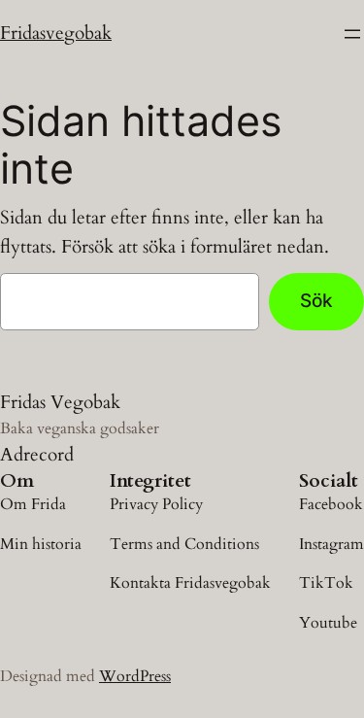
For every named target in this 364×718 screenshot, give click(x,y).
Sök (316, 300)
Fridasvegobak (56, 33)
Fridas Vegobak (60, 402)
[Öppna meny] (352, 34)
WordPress (135, 676)
